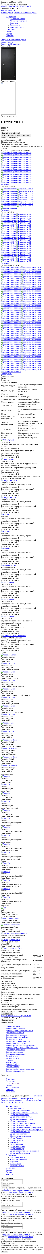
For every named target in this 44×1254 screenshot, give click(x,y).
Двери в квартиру (13, 1065)
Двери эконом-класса (14, 1052)
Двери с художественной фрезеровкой (21, 1045)
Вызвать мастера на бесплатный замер (16, 135)
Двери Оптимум (12, 1058)
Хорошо (4, 1252)
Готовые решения (13, 1026)
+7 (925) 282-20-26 (23, 6)
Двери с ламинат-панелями (16, 1035)
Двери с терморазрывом (15, 1050)
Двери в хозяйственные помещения (20, 1069)
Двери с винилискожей (15, 1033)
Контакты (9, 1090)
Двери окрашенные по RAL (17, 1037)
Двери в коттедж (12, 1067)
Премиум (9, 1060)
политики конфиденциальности (20, 1192)
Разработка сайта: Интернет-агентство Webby (21, 1101)
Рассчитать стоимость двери (25, 13)
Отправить (5, 1185)
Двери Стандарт (12, 1056)
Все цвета (5, 185)
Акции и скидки (12, 1088)
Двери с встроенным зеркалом (18, 1041)
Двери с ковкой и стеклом (16, 1043)
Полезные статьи (12, 1083)
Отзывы (9, 1085)
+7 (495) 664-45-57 (8, 6)
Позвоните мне (7, 1013)
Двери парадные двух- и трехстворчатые (22, 1048)
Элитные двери (12, 1062)
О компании (10, 1079)
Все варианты (6, 374)
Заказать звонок (7, 1020)
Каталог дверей (7, 13)
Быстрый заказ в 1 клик (10, 133)
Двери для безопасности (15, 1071)
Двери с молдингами (14, 1039)
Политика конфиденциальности (14, 1100)
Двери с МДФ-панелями (15, 1028)
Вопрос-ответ (11, 1081)
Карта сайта (10, 1092)
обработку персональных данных (16, 1190)
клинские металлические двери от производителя (21, 1097)
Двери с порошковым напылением (19, 1031)
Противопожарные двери (16, 1054)
